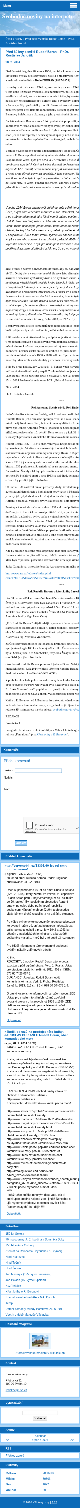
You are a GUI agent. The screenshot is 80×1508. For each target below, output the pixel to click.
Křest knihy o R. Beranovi (22, 1291)
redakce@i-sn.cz (16, 1390)
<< (8, 1440)
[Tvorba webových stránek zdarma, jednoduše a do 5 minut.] (48, 1503)
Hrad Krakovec (15, 1256)
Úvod (9, 39)
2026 (45, 1440)
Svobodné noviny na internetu (38, 16)
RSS (54, 1502)
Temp (9, 1303)
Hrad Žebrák (13, 1268)
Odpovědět (14, 1020)
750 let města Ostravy (20, 1245)
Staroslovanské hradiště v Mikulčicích (30, 1297)
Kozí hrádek (13, 1285)
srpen (35, 1440)
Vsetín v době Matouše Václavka (27, 1314)
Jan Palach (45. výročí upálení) (26, 1280)
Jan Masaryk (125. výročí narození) (28, 1274)
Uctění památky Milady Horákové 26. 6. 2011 (35, 1309)
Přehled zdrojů (15, 1455)
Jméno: (8, 770)
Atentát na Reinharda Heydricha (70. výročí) (34, 1251)
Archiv (18, 39)
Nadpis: (9, 777)
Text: (7, 789)
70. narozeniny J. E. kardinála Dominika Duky (35, 1239)
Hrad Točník (13, 1262)
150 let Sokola (15, 1233)
